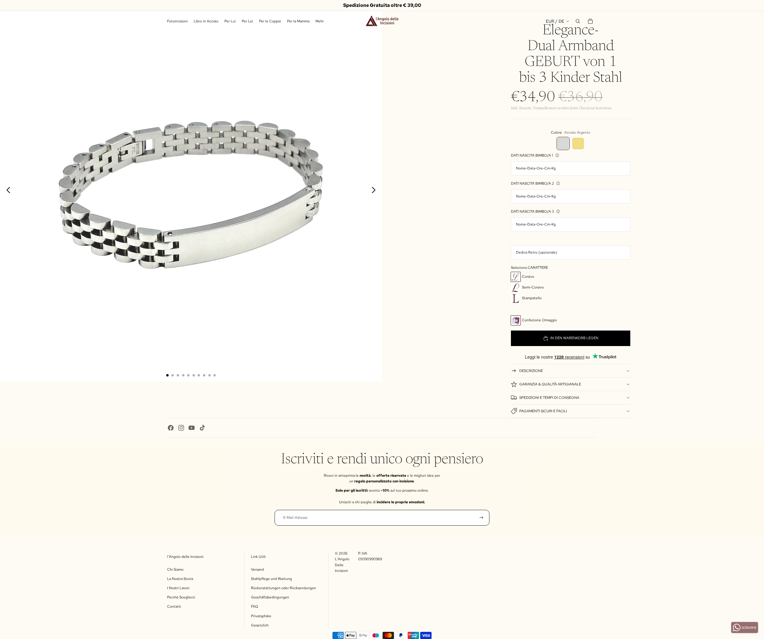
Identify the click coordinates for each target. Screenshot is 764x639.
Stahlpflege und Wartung (271, 578)
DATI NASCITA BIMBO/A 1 (532, 155)
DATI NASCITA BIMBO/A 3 (532, 211)
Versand (257, 569)
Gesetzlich (260, 625)
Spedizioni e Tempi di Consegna (549, 397)
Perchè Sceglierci (181, 597)
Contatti (174, 606)
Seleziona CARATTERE (529, 267)
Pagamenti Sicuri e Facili (543, 411)
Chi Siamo (175, 569)
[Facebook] (170, 427)
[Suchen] (577, 21)
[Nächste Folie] (375, 190)
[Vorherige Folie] (6, 190)
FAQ (254, 606)
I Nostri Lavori (178, 588)
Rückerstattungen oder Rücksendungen (283, 588)
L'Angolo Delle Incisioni (342, 565)
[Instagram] (181, 427)
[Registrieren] (481, 518)
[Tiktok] (202, 427)
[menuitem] (319, 21)
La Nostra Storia (180, 578)
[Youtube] (191, 427)
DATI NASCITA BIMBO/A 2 (532, 183)
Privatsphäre (261, 616)
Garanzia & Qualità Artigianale (550, 384)
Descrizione (531, 370)
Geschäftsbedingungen (270, 597)
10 (214, 375)
